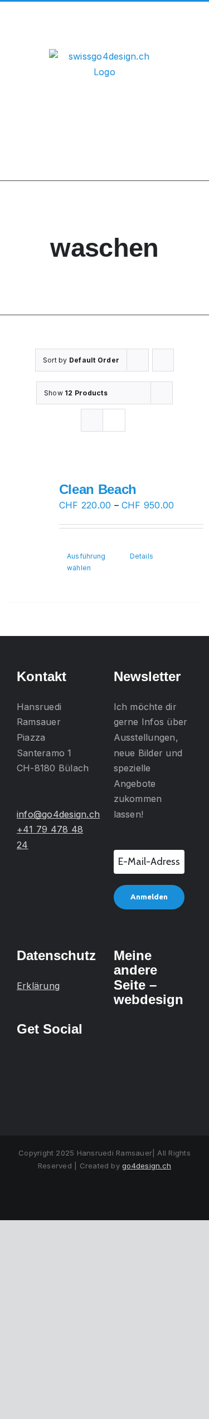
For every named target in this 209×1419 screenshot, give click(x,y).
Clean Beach (98, 489)
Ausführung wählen (86, 562)
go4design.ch (146, 1165)
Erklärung (38, 985)
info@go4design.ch (58, 814)
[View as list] (114, 420)
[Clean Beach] (28, 510)
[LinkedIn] (68, 1059)
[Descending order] (163, 360)
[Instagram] (20, 1059)
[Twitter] (51, 1059)
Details (142, 556)
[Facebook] (36, 1059)
